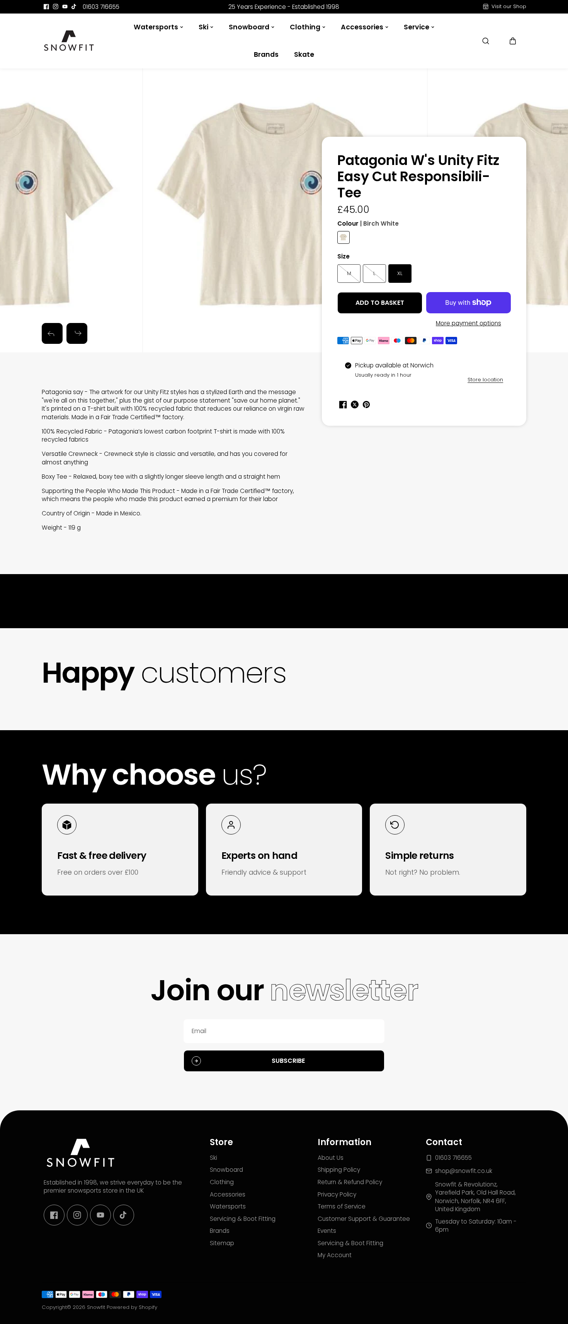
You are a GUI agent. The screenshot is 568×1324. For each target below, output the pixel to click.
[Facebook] (46, 6)
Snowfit (96, 1307)
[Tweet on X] (355, 404)
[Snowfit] (69, 41)
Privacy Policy (337, 1194)
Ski (203, 27)
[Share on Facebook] (343, 404)
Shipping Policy (339, 1170)
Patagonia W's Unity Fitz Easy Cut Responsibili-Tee (418, 177)
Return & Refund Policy (350, 1182)
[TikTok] (74, 6)
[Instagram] (55, 6)
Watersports (156, 27)
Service (416, 27)
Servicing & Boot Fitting (242, 1219)
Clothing (305, 27)
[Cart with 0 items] (512, 41)
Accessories (362, 27)
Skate (304, 54)
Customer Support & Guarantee (364, 1219)
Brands (266, 54)
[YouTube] (65, 6)
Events (327, 1231)
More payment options (468, 323)
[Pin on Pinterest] (366, 404)
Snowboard (249, 27)
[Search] (485, 41)
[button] (512, 41)
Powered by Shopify (132, 1307)
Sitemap (222, 1243)
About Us (331, 1158)
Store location (485, 379)
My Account (335, 1255)
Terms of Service (342, 1206)
